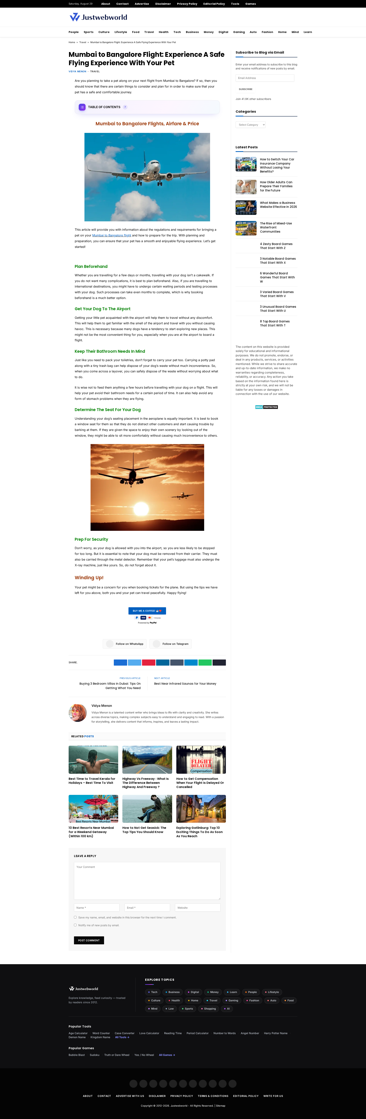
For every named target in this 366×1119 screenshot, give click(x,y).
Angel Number (250, 1033)
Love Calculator (149, 1033)
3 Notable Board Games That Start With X (278, 261)
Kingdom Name (100, 1037)
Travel (149, 32)
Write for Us (273, 1095)
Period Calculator (198, 1033)
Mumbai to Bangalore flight (111, 235)
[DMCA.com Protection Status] (266, 408)
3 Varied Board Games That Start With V (277, 294)
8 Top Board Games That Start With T (275, 323)
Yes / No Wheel (144, 1054)
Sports (88, 32)
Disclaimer (163, 4)
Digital (223, 32)
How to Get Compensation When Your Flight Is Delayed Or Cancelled (200, 783)
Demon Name (77, 1037)
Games (250, 4)
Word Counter (101, 1033)
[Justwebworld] (98, 17)
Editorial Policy (214, 4)
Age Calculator (78, 1033)
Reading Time (173, 1033)
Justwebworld (179, 1105)
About (105, 4)
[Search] (296, 4)
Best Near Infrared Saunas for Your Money (185, 684)
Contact (122, 4)
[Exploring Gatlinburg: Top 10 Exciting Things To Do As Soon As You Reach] (201, 809)
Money (209, 32)
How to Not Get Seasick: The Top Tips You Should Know (144, 830)
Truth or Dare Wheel (116, 1054)
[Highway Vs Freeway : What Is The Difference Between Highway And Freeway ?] (147, 760)
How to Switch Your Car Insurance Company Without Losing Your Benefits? (277, 165)
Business (192, 32)
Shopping (210, 1008)
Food (135, 32)
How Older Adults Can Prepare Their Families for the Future (276, 186)
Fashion (267, 32)
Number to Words (225, 1033)
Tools (235, 4)
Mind (295, 32)
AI (228, 1008)
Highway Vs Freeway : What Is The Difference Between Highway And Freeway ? (145, 783)
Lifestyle (121, 32)
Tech (177, 32)
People (74, 32)
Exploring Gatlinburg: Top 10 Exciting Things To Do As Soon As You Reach (199, 832)
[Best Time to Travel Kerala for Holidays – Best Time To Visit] (93, 760)
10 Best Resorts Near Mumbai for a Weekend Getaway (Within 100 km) (91, 832)
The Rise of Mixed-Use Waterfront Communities (276, 227)
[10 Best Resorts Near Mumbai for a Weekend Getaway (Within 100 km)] (93, 809)
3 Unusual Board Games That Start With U (278, 309)
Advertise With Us (130, 1095)
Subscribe (245, 89)
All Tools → (122, 1037)
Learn (308, 32)
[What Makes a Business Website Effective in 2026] (246, 207)
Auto (253, 32)
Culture (104, 32)
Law (171, 1008)
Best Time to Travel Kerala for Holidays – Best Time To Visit (92, 781)
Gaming (239, 32)
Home (282, 32)
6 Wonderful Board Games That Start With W (277, 277)
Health (164, 32)
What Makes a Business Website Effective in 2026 (278, 205)
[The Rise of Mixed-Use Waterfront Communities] (246, 228)
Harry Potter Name (275, 1033)
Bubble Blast (77, 1054)
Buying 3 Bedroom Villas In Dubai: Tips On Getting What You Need (110, 686)
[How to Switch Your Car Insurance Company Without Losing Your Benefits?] (246, 164)
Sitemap (220, 1105)
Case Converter (124, 1033)
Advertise (142, 4)
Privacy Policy (187, 4)
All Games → (167, 1054)
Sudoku (94, 1054)
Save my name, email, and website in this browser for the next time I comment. (127, 917)
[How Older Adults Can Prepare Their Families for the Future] (246, 187)
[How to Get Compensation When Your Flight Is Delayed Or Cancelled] (201, 760)
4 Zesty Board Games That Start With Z (276, 246)
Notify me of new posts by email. (98, 925)
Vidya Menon (77, 71)
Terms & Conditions (213, 1095)
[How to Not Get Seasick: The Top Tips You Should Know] (147, 809)
